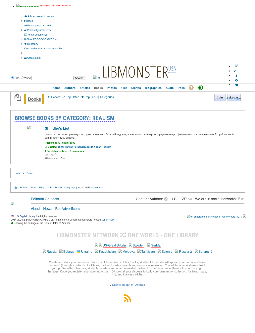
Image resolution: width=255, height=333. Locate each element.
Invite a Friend (54, 187)
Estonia (167, 251)
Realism (106, 147)
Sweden (138, 245)
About (35, 208)
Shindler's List (57, 128)
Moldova (129, 251)
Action (97, 147)
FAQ (41, 187)
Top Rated (72, 97)
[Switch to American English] (236, 66)
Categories (106, 97)
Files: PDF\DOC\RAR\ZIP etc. (42, 39)
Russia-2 (185, 251)
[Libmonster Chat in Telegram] (167, 198)
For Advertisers (67, 208)
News (47, 208)
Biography (32, 43)
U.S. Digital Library (25, 216)
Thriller (69, 147)
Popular (89, 97)
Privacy (23, 187)
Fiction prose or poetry (39, 25)
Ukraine (86, 251)
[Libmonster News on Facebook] (236, 75)
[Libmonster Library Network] (244, 216)
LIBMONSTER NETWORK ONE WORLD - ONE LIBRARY (128, 235)
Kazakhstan (107, 251)
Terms (33, 187)
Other (61, 147)
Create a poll (34, 57)
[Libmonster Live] (236, 84)
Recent (55, 97)
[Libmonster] (12, 203)
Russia (52, 251)
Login (237, 98)
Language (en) (72, 187)
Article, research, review (40, 16)
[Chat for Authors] (236, 80)
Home (18, 173)
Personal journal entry (38, 30)
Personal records (83, 147)
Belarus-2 (205, 251)
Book (30, 20)
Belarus (68, 251)
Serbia (156, 245)
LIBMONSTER (135, 71)
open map (108, 219)
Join (228, 98)
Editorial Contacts (45, 198)
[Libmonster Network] (214, 216)
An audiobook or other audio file (44, 48)
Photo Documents (37, 34)
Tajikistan (148, 251)
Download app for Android (128, 285)
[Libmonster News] (234, 71)
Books (34, 99)
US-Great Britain (114, 245)
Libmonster (97, 187)
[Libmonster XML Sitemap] (127, 300)
